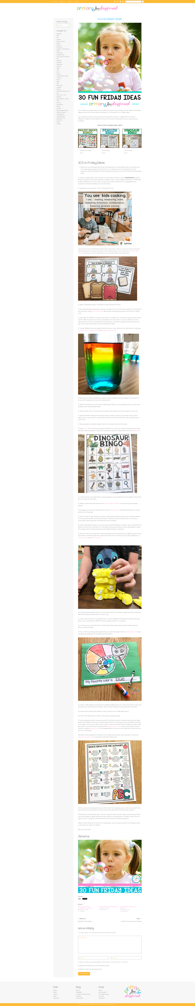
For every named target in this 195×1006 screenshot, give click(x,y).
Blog (70, 1)
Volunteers (60, 120)
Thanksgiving (60, 114)
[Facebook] (117, 1)
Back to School (61, 41)
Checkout (102, 998)
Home (55, 1)
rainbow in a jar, (83, 330)
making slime (93, 330)
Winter (58, 121)
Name (81, 958)
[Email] (123, 1)
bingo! (85, 428)
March (58, 79)
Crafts (58, 51)
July (58, 70)
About (55, 994)
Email (113, 958)
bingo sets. (136, 430)
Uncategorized (61, 116)
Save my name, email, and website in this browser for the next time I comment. (104, 962)
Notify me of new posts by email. (91, 969)
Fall (57, 58)
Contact (56, 998)
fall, (139, 535)
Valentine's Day (61, 118)
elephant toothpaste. (109, 330)
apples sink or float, (114, 726)
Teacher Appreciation (62, 110)
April (58, 35)
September (60, 104)
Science (59, 102)
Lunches (59, 77)
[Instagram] (120, 1)
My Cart (101, 996)
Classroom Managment (63, 49)
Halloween (59, 64)
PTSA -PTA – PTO (61, 95)
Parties (58, 89)
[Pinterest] (115, 1)
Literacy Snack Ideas (62, 76)
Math (58, 81)
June (58, 72)
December (60, 53)
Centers (59, 45)
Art (57, 37)
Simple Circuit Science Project (131, 920)
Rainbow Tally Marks (85, 920)
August (59, 39)
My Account (103, 992)
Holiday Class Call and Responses (108, 906)
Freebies (59, 62)
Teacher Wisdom (61, 112)
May (58, 83)
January (59, 66)
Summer (59, 108)
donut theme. (97, 537)
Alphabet (59, 33)
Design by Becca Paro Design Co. (106, 1004)
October (59, 87)
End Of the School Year (63, 56)
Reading (59, 97)
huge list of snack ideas (86, 737)
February (59, 60)
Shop (55, 996)
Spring (58, 106)
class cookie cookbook (112, 503)
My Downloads (104, 994)
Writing (59, 123)
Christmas (59, 47)
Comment (83, 937)
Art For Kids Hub (97, 311)
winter (80, 537)
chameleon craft (132, 632)
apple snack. (95, 728)
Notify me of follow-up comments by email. (94, 965)
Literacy (59, 74)
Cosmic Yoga (114, 510)
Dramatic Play (60, 54)
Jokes (58, 68)
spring (85, 537)
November (60, 85)
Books (58, 43)
